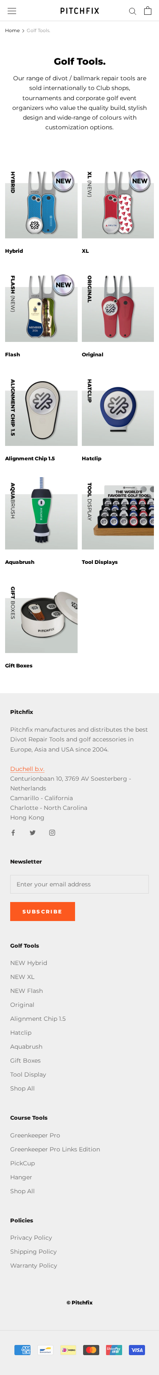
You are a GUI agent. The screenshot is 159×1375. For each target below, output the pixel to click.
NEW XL (22, 977)
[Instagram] (52, 832)
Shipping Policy (33, 1251)
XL (85, 251)
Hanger (21, 1177)
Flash (12, 354)
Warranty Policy (33, 1265)
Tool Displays (100, 562)
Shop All (22, 1088)
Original (92, 354)
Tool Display (28, 1074)
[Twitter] (33, 832)
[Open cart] (147, 10)
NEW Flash (26, 991)
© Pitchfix (79, 1302)
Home (12, 30)
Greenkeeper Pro (35, 1135)
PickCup (22, 1163)
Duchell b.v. (27, 769)
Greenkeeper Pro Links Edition (55, 1149)
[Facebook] (13, 832)
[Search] (133, 10)
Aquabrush (19, 562)
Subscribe (42, 911)
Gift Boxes (19, 665)
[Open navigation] (12, 10)
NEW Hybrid (28, 963)
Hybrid (14, 251)
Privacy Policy (31, 1237)
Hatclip (91, 458)
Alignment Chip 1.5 (30, 458)
